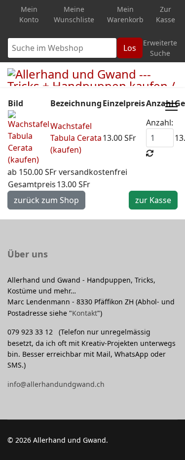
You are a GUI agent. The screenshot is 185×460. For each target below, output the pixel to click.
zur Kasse (153, 200)
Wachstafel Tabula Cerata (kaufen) (76, 138)
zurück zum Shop (46, 200)
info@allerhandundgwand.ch (56, 384)
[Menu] (171, 107)
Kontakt (84, 313)
